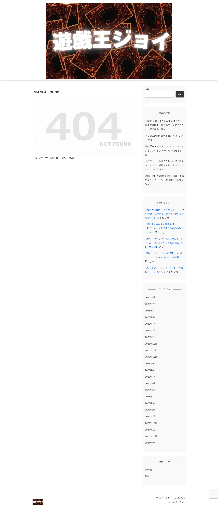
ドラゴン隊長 (151, 247)
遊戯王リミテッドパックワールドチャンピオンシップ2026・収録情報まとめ (164, 150)
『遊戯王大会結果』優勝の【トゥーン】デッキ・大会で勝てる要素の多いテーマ (164, 228)
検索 (147, 89)
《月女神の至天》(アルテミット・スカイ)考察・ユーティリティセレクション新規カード (164, 213)
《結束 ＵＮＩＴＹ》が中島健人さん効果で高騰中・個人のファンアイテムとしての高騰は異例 (164, 125)
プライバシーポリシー (164, 498)
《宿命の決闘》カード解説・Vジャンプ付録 (164, 137)
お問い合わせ (180, 498)
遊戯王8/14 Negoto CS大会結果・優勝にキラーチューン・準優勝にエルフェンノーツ (164, 180)
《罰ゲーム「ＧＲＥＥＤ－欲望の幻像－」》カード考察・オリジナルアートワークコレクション (164, 165)
